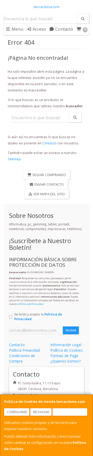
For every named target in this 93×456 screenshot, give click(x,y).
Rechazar (41, 412)
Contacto (63, 29)
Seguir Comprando (49, 174)
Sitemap (14, 159)
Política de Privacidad (31, 304)
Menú (17, 29)
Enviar (71, 330)
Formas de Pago (64, 355)
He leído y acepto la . (38, 316)
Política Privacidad (24, 350)
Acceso (39, 29)
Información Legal (65, 344)
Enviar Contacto (49, 184)
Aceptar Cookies (70, 412)
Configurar (17, 412)
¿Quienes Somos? (65, 361)
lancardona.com (46, 6)
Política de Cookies (66, 350)
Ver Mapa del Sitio (49, 194)
